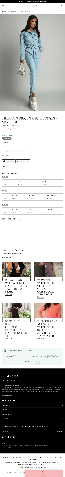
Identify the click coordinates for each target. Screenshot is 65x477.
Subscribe (59, 431)
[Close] (60, 472)
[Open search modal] (61, 5)
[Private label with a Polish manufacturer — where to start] (16, 271)
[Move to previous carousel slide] (57, 239)
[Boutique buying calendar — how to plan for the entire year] (16, 312)
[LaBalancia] (32, 5)
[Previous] (14, 1)
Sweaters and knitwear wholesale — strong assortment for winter (47, 328)
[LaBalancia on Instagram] (6, 400)
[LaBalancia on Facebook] (3, 400)
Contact (8, 472)
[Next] (50, 1)
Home (4, 11)
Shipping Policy (16, 472)
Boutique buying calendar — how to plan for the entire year (16, 328)
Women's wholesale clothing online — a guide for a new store (45, 287)
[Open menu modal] (3, 5)
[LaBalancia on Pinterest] (9, 400)
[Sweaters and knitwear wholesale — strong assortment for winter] (48, 312)
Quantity (5, 142)
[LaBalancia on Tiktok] (11, 400)
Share (6, 166)
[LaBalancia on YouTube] (14, 400)
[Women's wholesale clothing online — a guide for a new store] (48, 271)
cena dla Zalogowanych (9, 129)
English (4, 443)
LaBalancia (5, 125)
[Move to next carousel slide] (61, 239)
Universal (7, 138)
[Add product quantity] (8, 146)
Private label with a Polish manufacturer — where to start (16, 285)
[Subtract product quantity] (3, 146)
